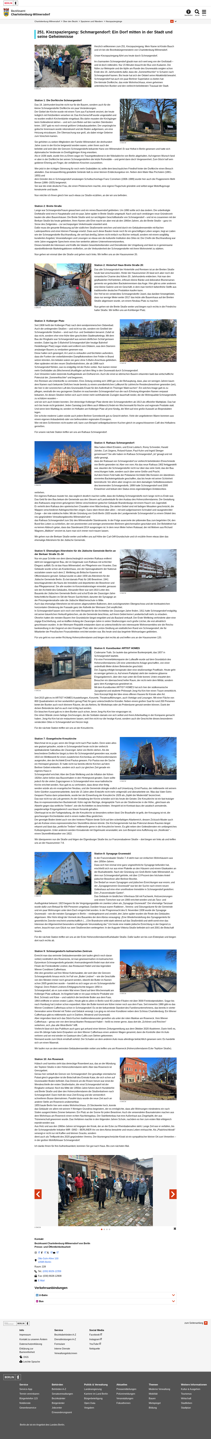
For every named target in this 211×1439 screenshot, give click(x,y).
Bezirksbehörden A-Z (65, 1334)
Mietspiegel (155, 1403)
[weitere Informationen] (6, 12)
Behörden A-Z (59, 1389)
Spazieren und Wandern (92, 21)
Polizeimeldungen (125, 1394)
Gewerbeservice (27, 1407)
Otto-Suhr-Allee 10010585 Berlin (48, 1260)
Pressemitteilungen (126, 1389)
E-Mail (41, 1280)
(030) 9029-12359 (52, 1271)
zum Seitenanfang (193, 1323)
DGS (26, 1357)
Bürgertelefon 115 (28, 1398)
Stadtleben (186, 1403)
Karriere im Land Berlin (96, 1394)
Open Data (89, 1403)
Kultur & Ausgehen (190, 1389)
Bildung (153, 1407)
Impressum (25, 1334)
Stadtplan (186, 1407)
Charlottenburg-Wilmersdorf (47, 21)
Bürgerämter (58, 1403)
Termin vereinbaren (29, 1394)
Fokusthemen (123, 1403)
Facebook (94, 1334)
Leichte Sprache (31, 1361)
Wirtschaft (186, 1398)
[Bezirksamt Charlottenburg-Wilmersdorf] (16, 1323)
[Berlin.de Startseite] (10, 3)
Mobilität (153, 1394)
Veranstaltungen (124, 1398)
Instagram (94, 1339)
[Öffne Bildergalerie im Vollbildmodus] (174, 1228)
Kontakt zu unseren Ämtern (33, 1339)
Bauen (152, 1398)
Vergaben (89, 1407)
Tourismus (186, 1394)
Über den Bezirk (70, 21)
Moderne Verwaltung (159, 1389)
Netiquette (94, 1348)
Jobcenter (57, 1407)
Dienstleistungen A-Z (65, 1339)
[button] (173, 21)
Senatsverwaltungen (62, 1394)
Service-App (25, 1389)
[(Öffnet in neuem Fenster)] (37, 1252)
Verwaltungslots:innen (65, 1353)
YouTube (94, 1344)
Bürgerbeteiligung (93, 1398)
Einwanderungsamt (62, 1412)
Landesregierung (93, 1389)
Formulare (59, 1344)
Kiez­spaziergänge (114, 21)
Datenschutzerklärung (30, 1344)
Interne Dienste (62, 1348)
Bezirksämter (58, 1398)
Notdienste (25, 1403)
